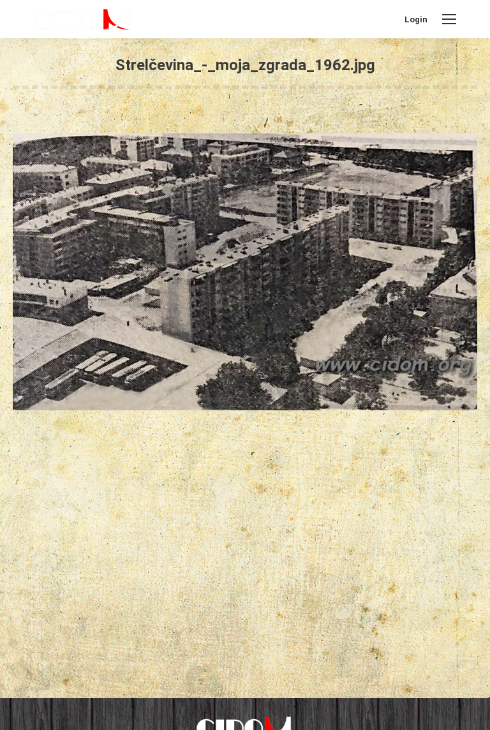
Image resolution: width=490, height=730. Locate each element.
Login (416, 19)
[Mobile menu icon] (449, 19)
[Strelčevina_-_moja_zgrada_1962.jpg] (245, 271)
